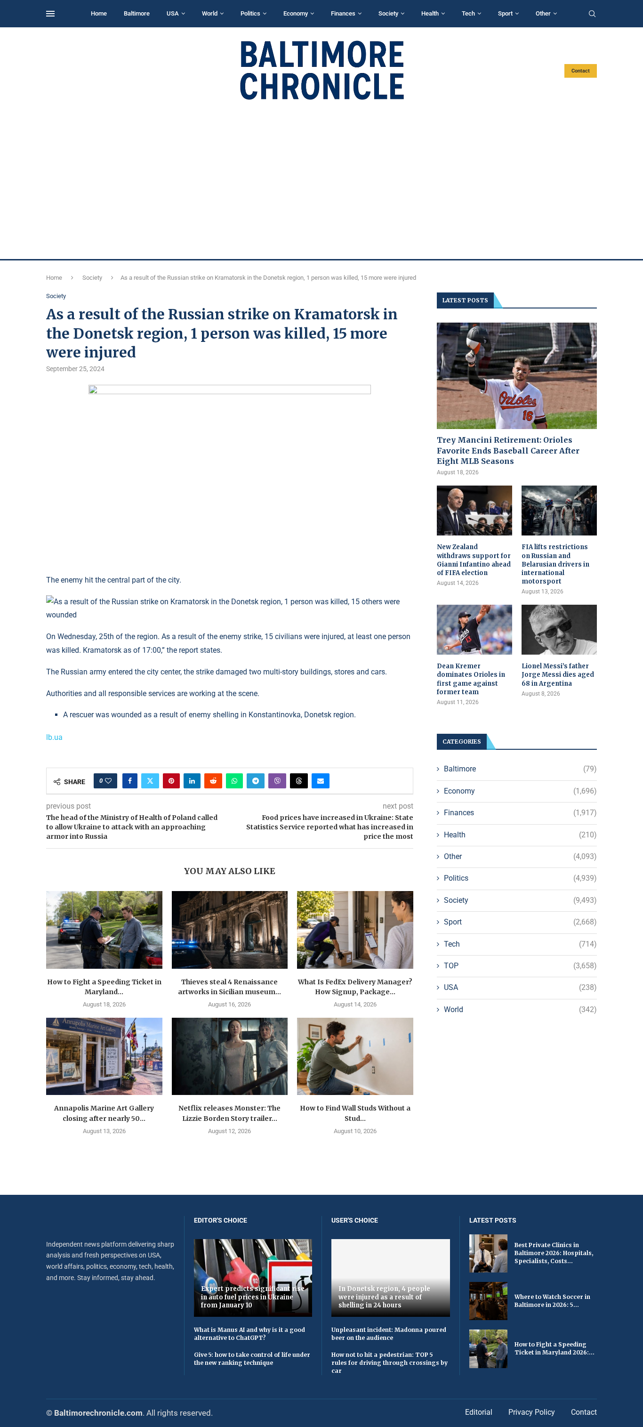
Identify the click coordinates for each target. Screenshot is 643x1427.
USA (173, 13)
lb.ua (54, 737)
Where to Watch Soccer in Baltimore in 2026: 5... (552, 1300)
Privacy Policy (531, 1412)
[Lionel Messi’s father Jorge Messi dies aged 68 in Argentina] (559, 630)
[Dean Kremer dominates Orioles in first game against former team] (474, 630)
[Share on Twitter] (150, 780)
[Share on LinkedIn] (192, 780)
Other (543, 13)
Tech (468, 13)
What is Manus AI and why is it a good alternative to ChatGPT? (249, 1333)
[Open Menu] (50, 13)
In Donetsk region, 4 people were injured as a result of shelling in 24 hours (384, 1297)
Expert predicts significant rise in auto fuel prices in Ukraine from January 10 (253, 1297)
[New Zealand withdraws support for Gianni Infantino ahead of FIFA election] (474, 511)
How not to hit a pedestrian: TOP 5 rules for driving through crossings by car (389, 1362)
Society (388, 13)
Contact (580, 71)
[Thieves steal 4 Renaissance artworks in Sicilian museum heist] (230, 929)
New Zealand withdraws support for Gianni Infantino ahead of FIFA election (474, 560)
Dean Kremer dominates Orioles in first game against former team (471, 679)
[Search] (592, 14)
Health (430, 13)
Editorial (478, 1412)
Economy (295, 13)
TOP (520, 965)
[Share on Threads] (299, 780)
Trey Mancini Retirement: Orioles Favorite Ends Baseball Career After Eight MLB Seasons (508, 450)
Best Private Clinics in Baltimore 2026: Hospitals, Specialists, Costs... (553, 1253)
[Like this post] (108, 780)
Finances (343, 13)
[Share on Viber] (277, 780)
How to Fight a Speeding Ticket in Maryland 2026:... (554, 1348)
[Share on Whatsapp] (234, 780)
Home (99, 13)
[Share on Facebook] (129, 780)
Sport (505, 13)
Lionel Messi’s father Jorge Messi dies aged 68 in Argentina (558, 674)
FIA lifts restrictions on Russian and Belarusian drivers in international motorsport (555, 564)
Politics (250, 13)
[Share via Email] (321, 780)
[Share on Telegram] (256, 780)
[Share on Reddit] (213, 780)
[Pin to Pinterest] (171, 780)
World (209, 13)
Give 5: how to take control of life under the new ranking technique (252, 1358)
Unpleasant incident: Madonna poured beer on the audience (388, 1333)
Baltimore (137, 13)
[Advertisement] (321, 180)
